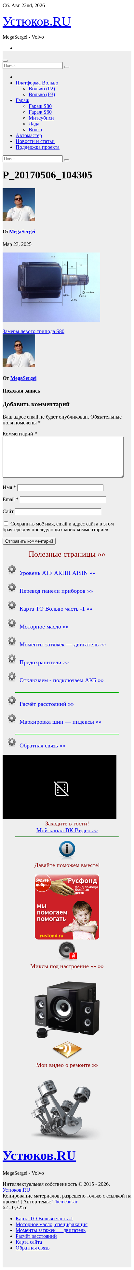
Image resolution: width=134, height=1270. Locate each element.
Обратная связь (32, 1248)
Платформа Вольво (37, 82)
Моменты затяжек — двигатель (51, 1230)
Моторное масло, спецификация (51, 1224)
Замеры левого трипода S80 (33, 331)
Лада (34, 123)
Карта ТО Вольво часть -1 (44, 1218)
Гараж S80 (40, 106)
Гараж (22, 100)
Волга (35, 129)
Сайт (8, 511)
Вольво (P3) (42, 94)
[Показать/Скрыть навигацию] (5, 61)
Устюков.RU (37, 21)
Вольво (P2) (42, 88)
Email (11, 499)
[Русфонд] (67, 937)
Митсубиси (41, 118)
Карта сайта (29, 1242)
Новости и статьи (35, 141)
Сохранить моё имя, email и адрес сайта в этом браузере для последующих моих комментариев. (58, 526)
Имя (9, 487)
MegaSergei (22, 231)
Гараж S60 (40, 112)
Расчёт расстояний (36, 1236)
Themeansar (64, 1201)
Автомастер (29, 135)
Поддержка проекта (38, 147)
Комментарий (20, 433)
